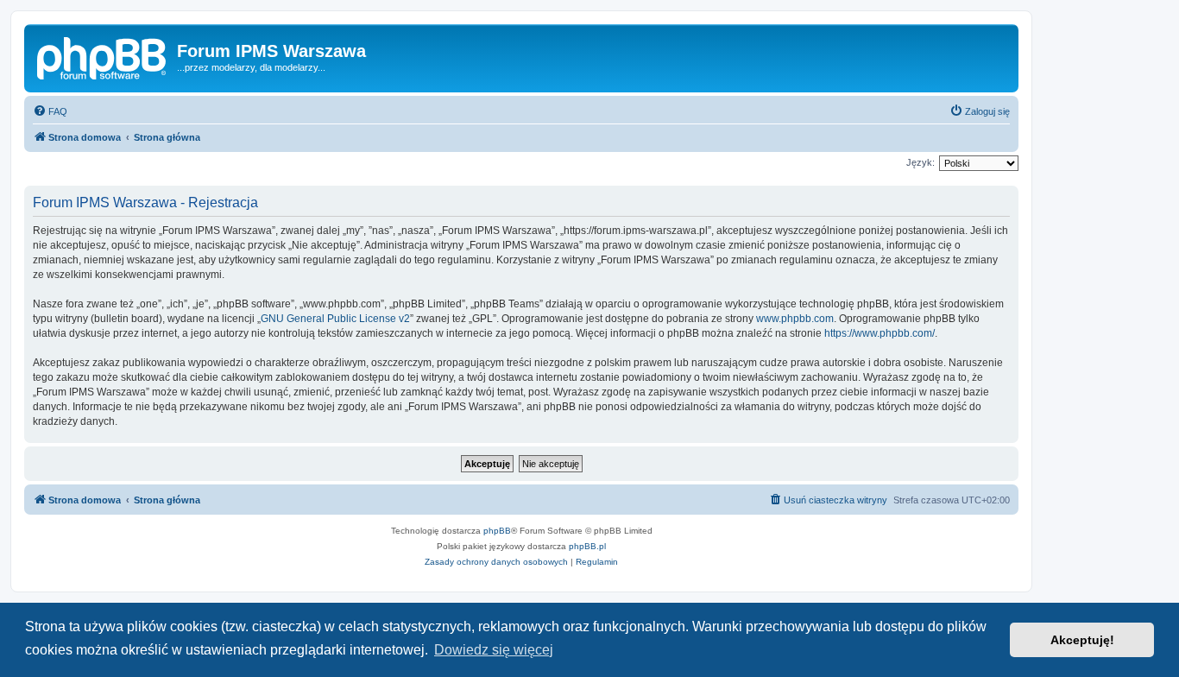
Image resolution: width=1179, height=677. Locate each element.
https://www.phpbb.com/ (879, 333)
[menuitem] (50, 111)
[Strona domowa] (102, 56)
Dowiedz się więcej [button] (493, 649)
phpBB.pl (587, 546)
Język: (920, 162)
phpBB (497, 530)
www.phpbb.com (795, 319)
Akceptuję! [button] (1082, 640)
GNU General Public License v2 (335, 319)
